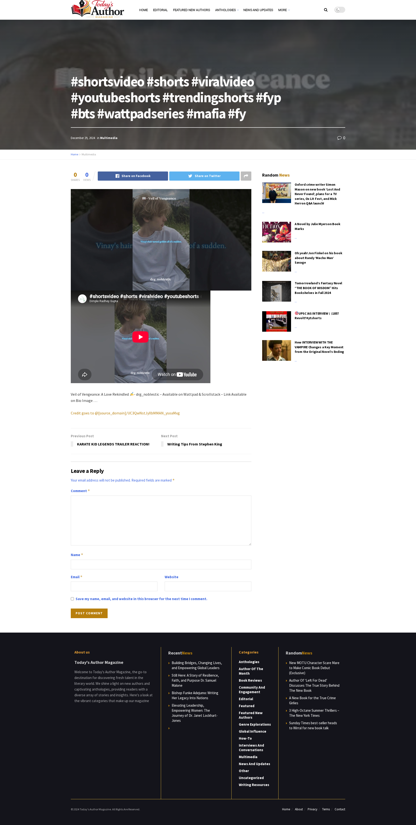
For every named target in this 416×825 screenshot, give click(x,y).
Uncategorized (251, 777)
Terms (326, 809)
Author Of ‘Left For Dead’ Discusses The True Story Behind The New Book (314, 685)
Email (77, 577)
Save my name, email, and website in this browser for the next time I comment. (141, 599)
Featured (246, 706)
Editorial (160, 10)
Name (77, 554)
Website (171, 577)
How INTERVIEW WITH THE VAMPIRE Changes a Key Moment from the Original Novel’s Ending (319, 347)
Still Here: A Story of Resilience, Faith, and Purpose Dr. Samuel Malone (195, 680)
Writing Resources (254, 784)
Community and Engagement (252, 689)
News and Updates (258, 10)
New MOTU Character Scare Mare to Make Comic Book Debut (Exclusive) (314, 667)
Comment (80, 491)
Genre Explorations (255, 724)
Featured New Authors (191, 10)
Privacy (312, 809)
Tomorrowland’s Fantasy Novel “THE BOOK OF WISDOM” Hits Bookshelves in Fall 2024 (318, 288)
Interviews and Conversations (251, 747)
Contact (340, 809)
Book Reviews (250, 680)
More (282, 10)
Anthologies (225, 10)
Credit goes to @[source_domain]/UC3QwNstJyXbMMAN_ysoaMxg (125, 413)
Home (143, 10)
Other (244, 770)
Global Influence (252, 731)
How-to (245, 738)
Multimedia (108, 138)
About (299, 809)
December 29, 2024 (83, 138)
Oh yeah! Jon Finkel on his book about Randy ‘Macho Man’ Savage (318, 258)
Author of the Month (251, 671)
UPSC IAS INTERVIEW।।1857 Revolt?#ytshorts (317, 315)
